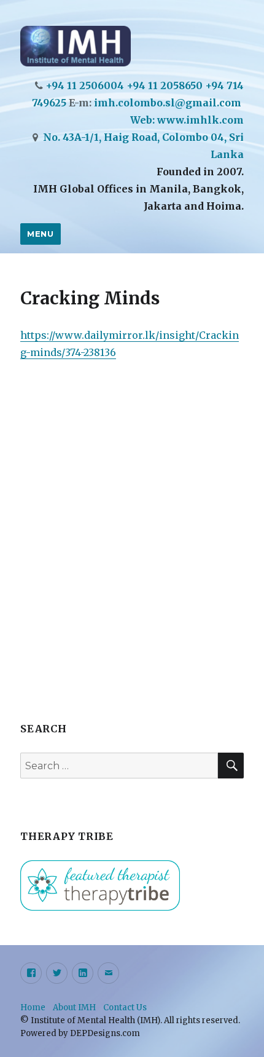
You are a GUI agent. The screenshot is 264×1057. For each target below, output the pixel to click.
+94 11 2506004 (84, 85)
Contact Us (125, 1007)
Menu (40, 234)
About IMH (74, 1007)
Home (32, 1007)
